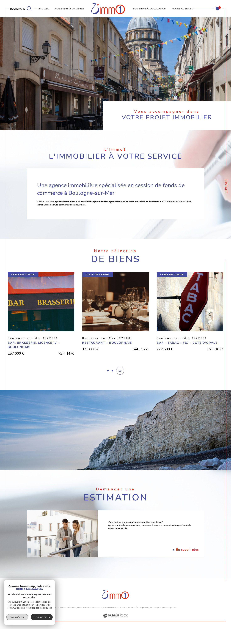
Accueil (43, 8)
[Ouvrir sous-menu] (192, 8)
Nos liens (153, 607)
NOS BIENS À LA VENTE (69, 8)
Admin (145, 607)
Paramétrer (17, 617)
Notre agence (181, 8)
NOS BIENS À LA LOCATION (149, 8)
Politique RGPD (164, 607)
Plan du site (121, 607)
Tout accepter (41, 617)
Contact (226, 185)
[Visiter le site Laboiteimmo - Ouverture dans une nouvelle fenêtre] (115, 619)
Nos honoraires (109, 607)
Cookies (174, 607)
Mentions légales (135, 607)
